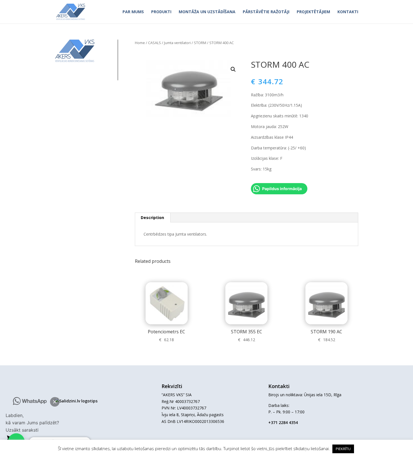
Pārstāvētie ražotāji (266, 12)
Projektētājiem (313, 12)
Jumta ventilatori (177, 42)
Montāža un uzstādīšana (207, 12)
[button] (55, 402)
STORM (200, 42)
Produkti (161, 12)
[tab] (153, 217)
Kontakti (347, 12)
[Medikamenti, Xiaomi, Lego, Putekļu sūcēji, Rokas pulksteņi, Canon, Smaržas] (76, 401)
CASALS (154, 42)
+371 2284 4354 (283, 422)
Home (140, 42)
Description (152, 217)
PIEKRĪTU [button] (343, 448)
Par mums (133, 12)
